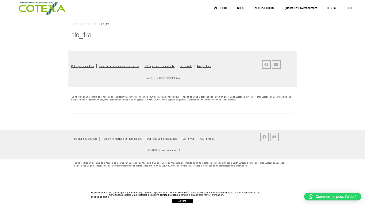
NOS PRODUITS (264, 8)
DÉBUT (223, 8)
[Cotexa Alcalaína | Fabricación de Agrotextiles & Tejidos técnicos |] (42, 8)
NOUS (240, 8)
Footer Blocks (90, 24)
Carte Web (186, 66)
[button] (332, 196)
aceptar (182, 201)
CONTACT (333, 8)
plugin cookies (100, 196)
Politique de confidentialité (159, 66)
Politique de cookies (82, 66)
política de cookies (170, 195)
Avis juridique (204, 66)
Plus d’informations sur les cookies (119, 66)
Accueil (75, 24)
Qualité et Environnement (301, 8)
